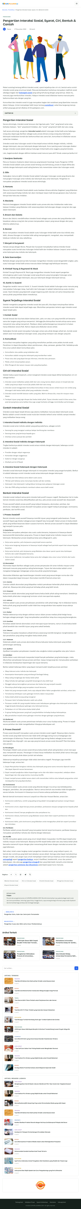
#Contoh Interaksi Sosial (46, 881)
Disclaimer (53, 1202)
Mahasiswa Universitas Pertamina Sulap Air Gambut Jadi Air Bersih (66, 942)
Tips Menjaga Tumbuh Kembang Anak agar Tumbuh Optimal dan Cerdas (37, 1019)
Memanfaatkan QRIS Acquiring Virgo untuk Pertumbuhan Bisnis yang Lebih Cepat (40, 1103)
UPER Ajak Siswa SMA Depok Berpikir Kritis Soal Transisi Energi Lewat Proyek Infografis (27, 942)
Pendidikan (11, 10)
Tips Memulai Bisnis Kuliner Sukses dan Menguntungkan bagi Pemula (36, 991)
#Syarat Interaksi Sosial (11, 885)
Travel (17, 998)
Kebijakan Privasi (30, 1202)
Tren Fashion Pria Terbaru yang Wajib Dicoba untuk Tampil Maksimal (36, 1058)
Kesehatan (18, 1017)
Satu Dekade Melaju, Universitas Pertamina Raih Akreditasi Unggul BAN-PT (66, 955)
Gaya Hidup (18, 1046)
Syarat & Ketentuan (42, 1202)
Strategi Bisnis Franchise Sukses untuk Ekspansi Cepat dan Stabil (35, 1068)
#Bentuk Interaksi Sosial (11, 881)
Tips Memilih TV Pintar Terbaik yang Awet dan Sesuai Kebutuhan (35, 1010)
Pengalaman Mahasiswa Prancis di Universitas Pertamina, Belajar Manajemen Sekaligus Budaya (25, 955)
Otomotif (18, 1036)
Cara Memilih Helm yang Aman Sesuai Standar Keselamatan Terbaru (36, 1039)
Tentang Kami (19, 1202)
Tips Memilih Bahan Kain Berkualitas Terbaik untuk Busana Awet (35, 981)
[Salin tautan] (30, 874)
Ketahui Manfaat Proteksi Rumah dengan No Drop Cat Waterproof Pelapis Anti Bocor (41, 1122)
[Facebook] (11, 874)
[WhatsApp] (20, 874)
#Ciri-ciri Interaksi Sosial (29, 881)
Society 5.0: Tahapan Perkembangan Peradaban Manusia (32, 1132)
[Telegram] (25, 874)
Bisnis (17, 988)
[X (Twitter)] (16, 874)
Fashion (17, 979)
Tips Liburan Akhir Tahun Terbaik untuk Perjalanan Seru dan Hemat (35, 1000)
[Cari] (76, 968)
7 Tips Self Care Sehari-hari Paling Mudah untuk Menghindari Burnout (36, 1048)
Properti (17, 1120)
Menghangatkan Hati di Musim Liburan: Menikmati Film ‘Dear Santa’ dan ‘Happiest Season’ (43, 1084)
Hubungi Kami (62, 1202)
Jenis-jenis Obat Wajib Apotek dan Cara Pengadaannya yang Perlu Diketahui (38, 1170)
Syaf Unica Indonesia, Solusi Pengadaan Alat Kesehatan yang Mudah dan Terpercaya (41, 1161)
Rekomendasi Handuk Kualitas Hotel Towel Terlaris (31, 1151)
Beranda (4, 10)
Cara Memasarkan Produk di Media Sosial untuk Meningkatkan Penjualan (38, 1142)
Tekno (16, 1007)
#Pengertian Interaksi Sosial (65, 881)
